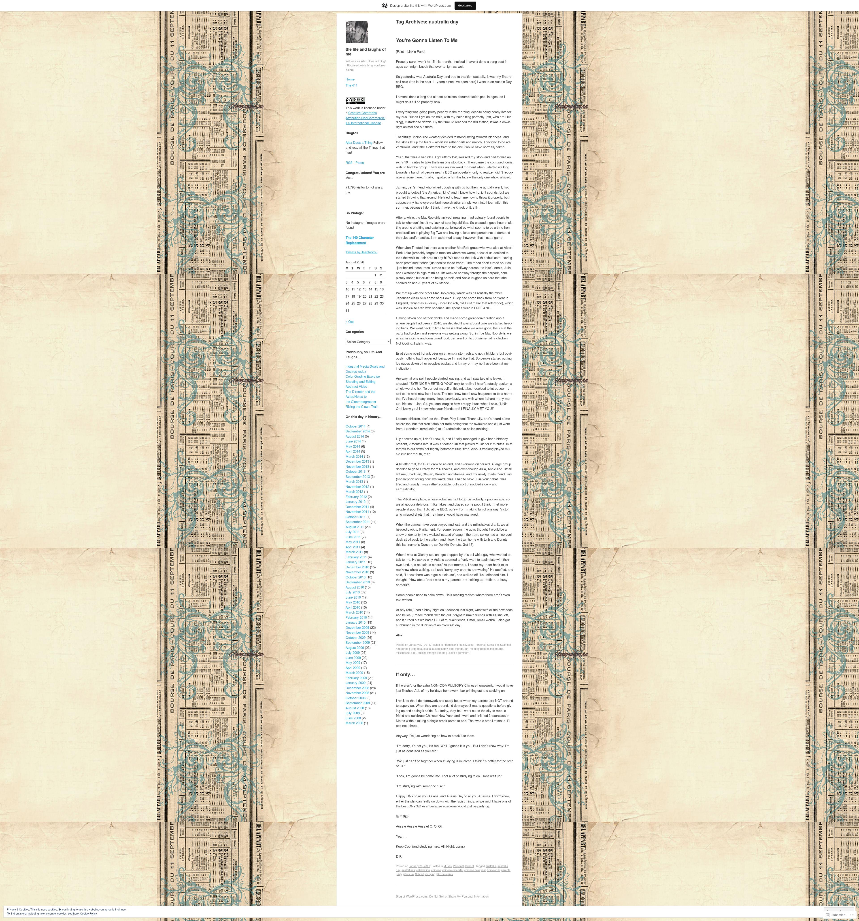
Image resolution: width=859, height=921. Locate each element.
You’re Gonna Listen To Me (426, 40)
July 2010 (353, 592)
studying (430, 874)
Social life (493, 644)
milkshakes (403, 652)
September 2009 (358, 642)
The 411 (351, 85)
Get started (465, 5)
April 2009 (353, 667)
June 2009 (353, 657)
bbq (451, 648)
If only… (405, 674)
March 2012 (354, 491)
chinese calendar (452, 870)
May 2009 (353, 662)
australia (425, 648)
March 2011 (354, 551)
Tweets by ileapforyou (361, 252)
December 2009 (357, 627)
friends (459, 648)
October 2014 (356, 426)
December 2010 (357, 567)
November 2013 (357, 466)
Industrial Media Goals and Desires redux (365, 369)
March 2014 (354, 456)
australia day (440, 648)
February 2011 (356, 557)
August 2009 (355, 647)
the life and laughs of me (366, 51)
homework (493, 870)
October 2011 (356, 516)
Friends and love (454, 644)
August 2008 (355, 707)
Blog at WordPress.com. (412, 896)
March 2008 (354, 722)
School (469, 866)
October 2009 (356, 637)
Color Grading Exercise (363, 376)
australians (408, 870)
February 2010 (356, 617)
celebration (423, 870)
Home (350, 79)
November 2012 (357, 486)
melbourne (496, 648)
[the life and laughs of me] (357, 44)
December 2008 (357, 687)
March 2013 (354, 481)
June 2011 (353, 536)
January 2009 (356, 682)
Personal (480, 644)
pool (413, 652)
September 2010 (358, 582)
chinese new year (475, 870)
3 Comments (445, 874)
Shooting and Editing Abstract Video (360, 384)
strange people (436, 652)
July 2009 (353, 652)
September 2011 (358, 521)
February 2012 (356, 496)
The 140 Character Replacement (360, 240)
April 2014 (353, 451)
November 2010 (357, 572)
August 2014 (355, 436)
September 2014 (358, 431)
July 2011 (353, 531)
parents (505, 870)
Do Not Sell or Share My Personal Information (459, 896)
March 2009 (354, 672)
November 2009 (357, 632)
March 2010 (354, 612)
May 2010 (353, 602)
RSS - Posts (355, 162)
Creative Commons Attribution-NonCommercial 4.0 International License (365, 117)
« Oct (350, 321)
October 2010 (356, 577)
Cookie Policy (88, 913)
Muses (469, 644)
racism (422, 652)
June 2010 (353, 597)
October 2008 (356, 697)
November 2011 (357, 511)
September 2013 (358, 476)
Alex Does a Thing (359, 142)
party (399, 874)
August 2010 (355, 587)
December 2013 (357, 461)
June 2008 (353, 718)
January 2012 (356, 501)
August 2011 (355, 526)
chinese (436, 870)
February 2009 (356, 677)
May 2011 (353, 541)
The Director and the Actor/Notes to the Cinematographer (361, 396)
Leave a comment (458, 652)
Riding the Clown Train (362, 406)
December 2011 (357, 506)
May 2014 (353, 446)
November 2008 (357, 692)
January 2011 (356, 561)
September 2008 (358, 702)
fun (466, 648)
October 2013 (356, 471)
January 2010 (356, 622)
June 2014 (353, 441)
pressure (408, 874)
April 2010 (353, 607)
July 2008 (353, 712)
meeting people (479, 648)
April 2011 (353, 546)
